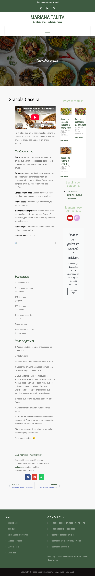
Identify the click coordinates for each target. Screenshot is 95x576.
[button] (28, 477)
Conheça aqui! (74, 292)
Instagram (19, 467)
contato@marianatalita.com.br (48, 2)
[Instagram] (77, 218)
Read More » (64, 140)
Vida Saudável (72, 191)
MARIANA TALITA (48, 17)
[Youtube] (70, 218)
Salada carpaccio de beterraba (80, 122)
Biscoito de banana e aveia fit (65, 161)
